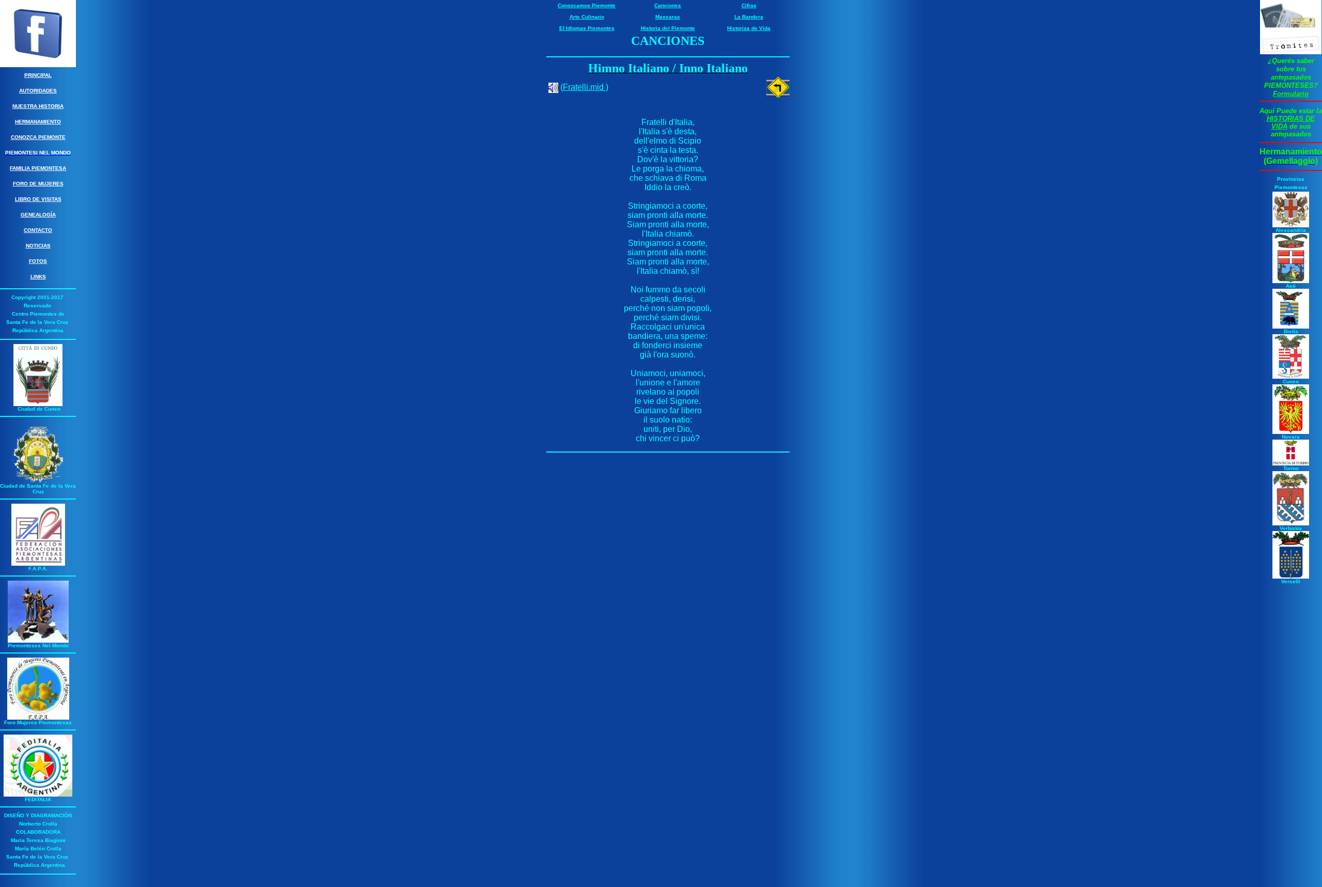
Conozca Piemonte (38, 137)
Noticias (38, 245)
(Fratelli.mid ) (584, 87)
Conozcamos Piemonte (587, 5)
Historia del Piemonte (668, 28)
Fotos (38, 261)
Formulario (1291, 94)
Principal (38, 75)
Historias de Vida (748, 28)
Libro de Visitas (38, 199)
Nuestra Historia (38, 106)
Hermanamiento (38, 122)
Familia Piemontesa (38, 168)
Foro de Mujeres (38, 183)
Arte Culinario (587, 17)
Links (38, 276)
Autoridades (38, 91)
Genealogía (38, 214)
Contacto (38, 230)
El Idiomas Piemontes (587, 28)
